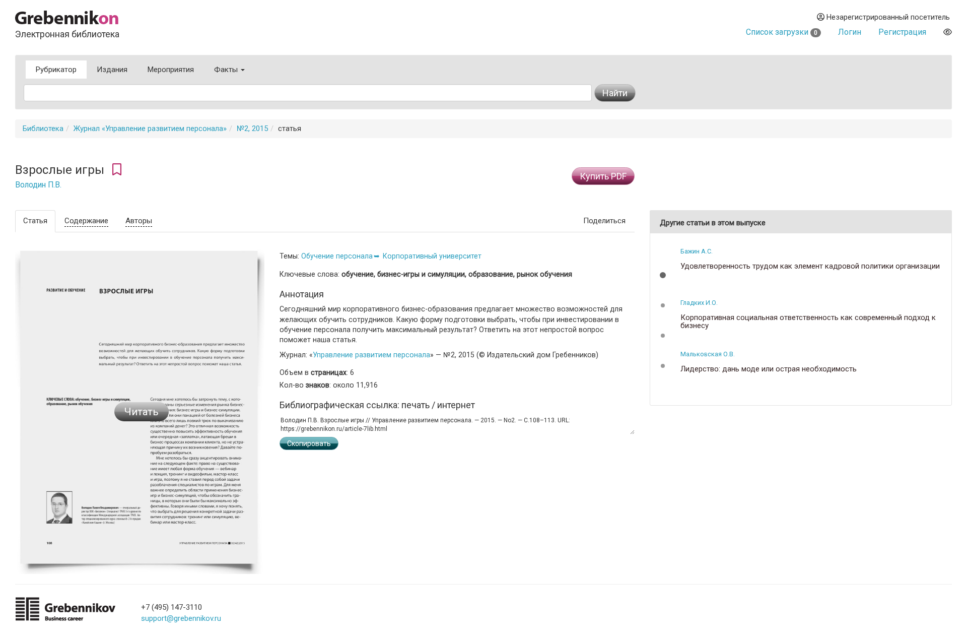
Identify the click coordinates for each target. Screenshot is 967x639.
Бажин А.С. (696, 251)
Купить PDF (603, 176)
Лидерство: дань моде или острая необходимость (768, 369)
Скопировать (309, 443)
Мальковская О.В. (707, 354)
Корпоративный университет (432, 256)
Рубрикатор (56, 69)
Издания (112, 69)
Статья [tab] (35, 220)
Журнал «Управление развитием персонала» (150, 128)
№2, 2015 (252, 128)
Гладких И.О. (699, 302)
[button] (663, 275)
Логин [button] (849, 32)
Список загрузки (781, 32)
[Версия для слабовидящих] (947, 32)
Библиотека (43, 128)
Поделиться (604, 220)
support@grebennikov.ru (181, 618)
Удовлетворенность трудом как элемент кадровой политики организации (810, 266)
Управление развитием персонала (371, 355)
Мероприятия (171, 69)
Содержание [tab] (86, 220)
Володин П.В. (38, 184)
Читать (141, 412)
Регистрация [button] (902, 32)
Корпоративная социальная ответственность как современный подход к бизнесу (808, 321)
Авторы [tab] (138, 220)
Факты (227, 69)
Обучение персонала (337, 256)
